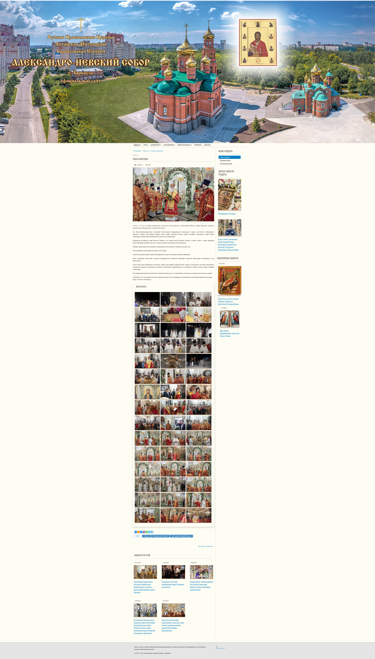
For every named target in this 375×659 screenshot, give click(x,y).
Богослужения (169, 145)
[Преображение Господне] (229, 194)
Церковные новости (225, 160)
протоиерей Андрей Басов (181, 536)
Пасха (146, 536)
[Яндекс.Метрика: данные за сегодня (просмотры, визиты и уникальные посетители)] (220, 647)
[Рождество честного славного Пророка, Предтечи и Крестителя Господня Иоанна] (229, 280)
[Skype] (149, 532)
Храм (145, 145)
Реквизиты (198, 145)
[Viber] (144, 532)
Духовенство (155, 145)
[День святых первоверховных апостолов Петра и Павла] (229, 318)
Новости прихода (157, 151)
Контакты (207, 145)
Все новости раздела (205, 546)
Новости (137, 145)
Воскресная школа (183, 145)
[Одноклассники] (138, 532)
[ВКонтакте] (135, 532)
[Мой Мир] (141, 532)
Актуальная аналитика (226, 164)
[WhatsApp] (146, 532)
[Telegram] (152, 532)
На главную (137, 151)
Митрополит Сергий (160, 536)
